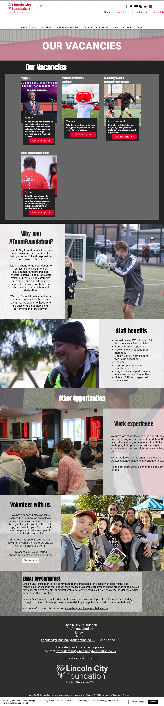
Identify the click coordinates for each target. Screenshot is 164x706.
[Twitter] (131, 6)
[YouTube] (136, 6)
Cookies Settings (137, 701)
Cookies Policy (23, 703)
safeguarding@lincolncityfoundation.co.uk (86, 651)
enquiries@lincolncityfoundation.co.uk (86, 608)
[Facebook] (126, 6)
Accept (153, 701)
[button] (150, 6)
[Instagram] (141, 6)
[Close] (160, 701)
